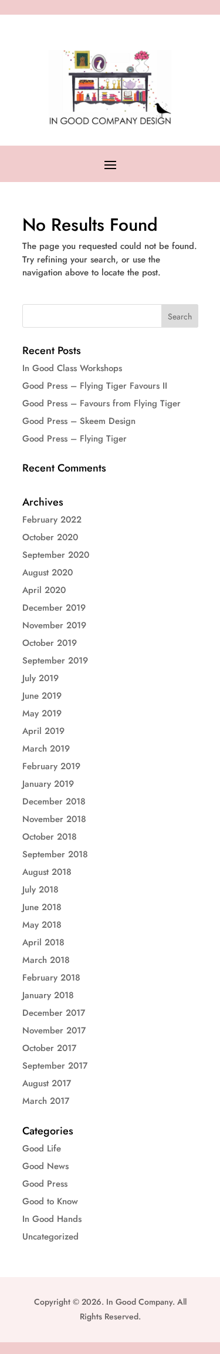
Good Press (44, 1183)
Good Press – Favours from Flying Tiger (101, 403)
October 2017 (49, 1048)
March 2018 (46, 960)
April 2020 (44, 590)
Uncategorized (50, 1236)
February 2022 (52, 519)
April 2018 (43, 942)
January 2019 (48, 783)
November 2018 (54, 819)
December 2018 (54, 801)
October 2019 (49, 642)
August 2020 (47, 572)
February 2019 (51, 766)
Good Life (41, 1148)
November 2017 (54, 1030)
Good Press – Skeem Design (79, 421)
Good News (45, 1166)
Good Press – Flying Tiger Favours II (94, 385)
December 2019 (54, 607)
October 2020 (50, 537)
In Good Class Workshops (72, 368)
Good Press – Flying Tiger (74, 438)
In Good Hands (52, 1218)
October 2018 (49, 836)
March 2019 (46, 748)
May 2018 (42, 924)
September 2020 (55, 554)
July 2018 (40, 889)
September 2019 (55, 660)
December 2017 (53, 1012)
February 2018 (51, 977)
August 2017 (46, 1083)
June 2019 (42, 695)
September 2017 (54, 1065)
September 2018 (55, 854)
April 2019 (43, 731)
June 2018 (42, 907)
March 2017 (45, 1100)
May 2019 (42, 713)
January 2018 (48, 995)
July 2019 (40, 678)
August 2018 (47, 871)
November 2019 (54, 625)
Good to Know (50, 1201)
